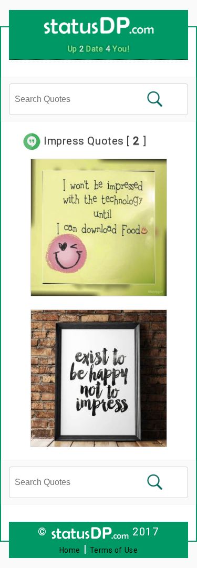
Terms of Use (114, 550)
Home (69, 550)
